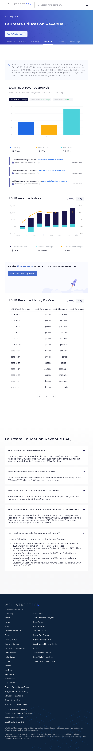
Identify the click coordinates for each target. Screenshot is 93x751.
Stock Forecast (39, 626)
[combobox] (53, 5)
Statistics (36, 648)
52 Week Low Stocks (13, 700)
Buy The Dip (10, 683)
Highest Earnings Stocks (43, 639)
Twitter (8, 666)
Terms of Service (12, 644)
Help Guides (10, 657)
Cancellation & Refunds (14, 648)
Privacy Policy (11, 639)
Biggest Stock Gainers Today (17, 687)
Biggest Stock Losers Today (16, 691)
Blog (7, 626)
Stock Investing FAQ (13, 631)
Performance (10, 653)
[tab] (10, 41)
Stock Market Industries (43, 657)
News (7, 622)
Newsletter (9, 674)
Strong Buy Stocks (41, 635)
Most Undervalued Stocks (16, 709)
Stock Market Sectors (42, 653)
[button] (46, 450)
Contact (8, 661)
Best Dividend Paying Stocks (45, 644)
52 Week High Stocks (14, 696)
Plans (7, 635)
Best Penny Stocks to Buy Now (18, 713)
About (7, 618)
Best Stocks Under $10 (14, 722)
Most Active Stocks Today (16, 704)
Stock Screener (39, 622)
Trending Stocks (39, 631)
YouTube (8, 670)
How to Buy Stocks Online (44, 661)
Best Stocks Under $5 (14, 718)
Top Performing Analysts (43, 618)
